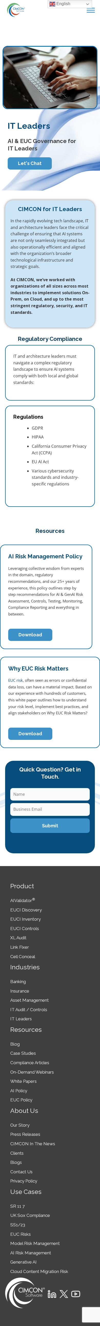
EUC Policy (21, 1099)
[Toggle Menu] (91, 10)
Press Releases (25, 1134)
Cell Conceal (22, 956)
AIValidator (22, 900)
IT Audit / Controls (28, 1009)
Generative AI (23, 1262)
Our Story (19, 1125)
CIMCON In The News (32, 1143)
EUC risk (15, 680)
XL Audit (18, 937)
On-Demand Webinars (32, 1072)
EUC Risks (20, 1234)
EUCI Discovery (26, 909)
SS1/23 (17, 1224)
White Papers (23, 1081)
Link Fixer (19, 947)
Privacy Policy (23, 1180)
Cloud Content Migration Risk (39, 1271)
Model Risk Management (35, 1243)
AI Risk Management (30, 1252)
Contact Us (21, 1171)
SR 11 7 (17, 1206)
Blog (15, 1044)
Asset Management (29, 1000)
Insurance (19, 991)
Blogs (16, 1162)
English (62, 4)
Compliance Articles (29, 1062)
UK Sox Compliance (30, 1215)
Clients (17, 1153)
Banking (18, 981)
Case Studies (23, 1053)
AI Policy (18, 1090)
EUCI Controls (24, 928)
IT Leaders (21, 1018)
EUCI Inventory (25, 919)
